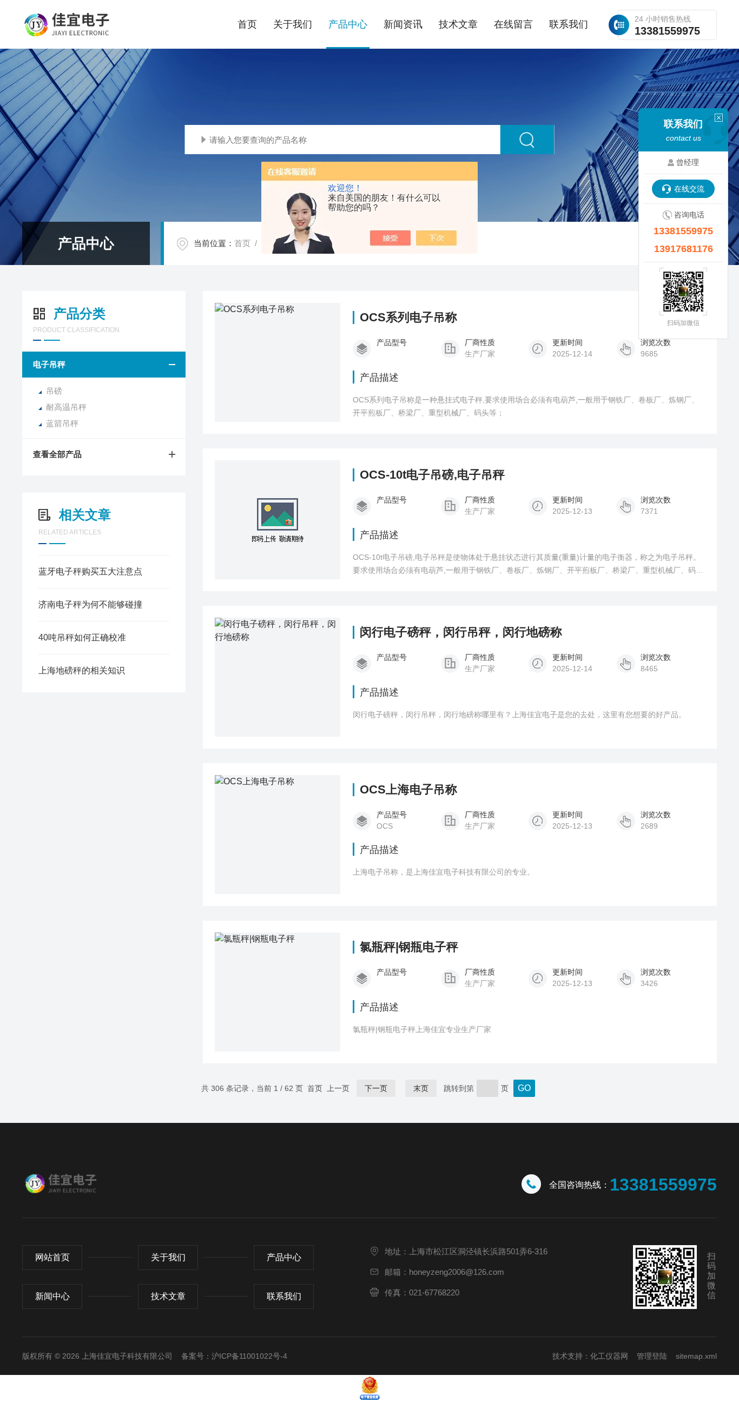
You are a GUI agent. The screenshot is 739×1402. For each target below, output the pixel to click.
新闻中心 (52, 1296)
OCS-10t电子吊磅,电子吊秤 (432, 474)
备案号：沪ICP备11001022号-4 (234, 1356)
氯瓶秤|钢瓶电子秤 (409, 947)
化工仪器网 (609, 1356)
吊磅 (54, 390)
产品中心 (347, 24)
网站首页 (52, 1257)
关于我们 (292, 24)
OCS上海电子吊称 (408, 789)
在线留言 (513, 24)
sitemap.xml (696, 1356)
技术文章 (458, 24)
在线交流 (689, 188)
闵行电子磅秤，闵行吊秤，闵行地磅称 (461, 632)
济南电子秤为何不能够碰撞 (90, 604)
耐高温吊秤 (66, 407)
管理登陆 (652, 1356)
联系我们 (568, 24)
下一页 (376, 1088)
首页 (247, 24)
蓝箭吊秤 (62, 423)
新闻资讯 (403, 24)
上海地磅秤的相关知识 (81, 670)
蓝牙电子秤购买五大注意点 (90, 571)
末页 (420, 1088)
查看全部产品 (57, 454)
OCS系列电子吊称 (408, 317)
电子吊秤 (49, 364)
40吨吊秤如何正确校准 (82, 637)
